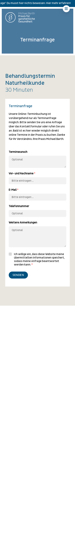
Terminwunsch (18, 152)
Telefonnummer (19, 206)
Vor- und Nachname (22, 173)
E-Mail (13, 190)
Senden (18, 275)
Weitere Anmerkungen (23, 222)
